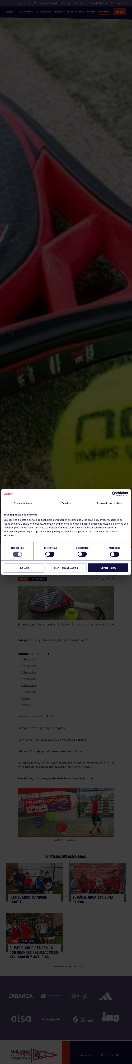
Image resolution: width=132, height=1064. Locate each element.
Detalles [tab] (66, 503)
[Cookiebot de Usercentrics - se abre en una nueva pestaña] (114, 493)
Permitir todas (108, 567)
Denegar (24, 567)
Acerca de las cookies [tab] (109, 503)
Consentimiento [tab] (23, 503)
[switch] (49, 554)
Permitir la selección (66, 567)
